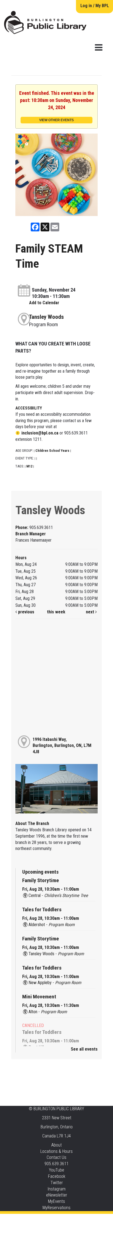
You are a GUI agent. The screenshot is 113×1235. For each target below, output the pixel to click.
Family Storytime (40, 880)
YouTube (56, 1170)
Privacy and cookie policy (34, 1219)
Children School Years (52, 450)
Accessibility (67, 1219)
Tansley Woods (46, 317)
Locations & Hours (56, 1151)
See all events (84, 1049)
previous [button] (25, 611)
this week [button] (56, 611)
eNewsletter (56, 1195)
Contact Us (56, 1157)
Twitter (56, 1182)
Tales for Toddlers (41, 909)
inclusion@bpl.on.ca (39, 433)
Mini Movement (39, 996)
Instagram (57, 1189)
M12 (29, 466)
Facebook (56, 1176)
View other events (56, 120)
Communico (90, 1219)
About (56, 1145)
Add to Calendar (44, 302)
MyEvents (56, 1201)
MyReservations (56, 1207)
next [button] (90, 611)
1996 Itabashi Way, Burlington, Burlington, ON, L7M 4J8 (62, 746)
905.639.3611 (56, 1163)
